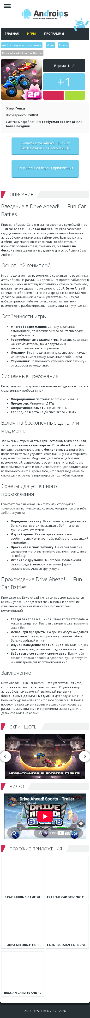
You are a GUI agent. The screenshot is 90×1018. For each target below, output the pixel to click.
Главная (12, 34)
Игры (31, 34)
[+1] (75, 95)
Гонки (20, 108)
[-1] (53, 95)
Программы (54, 34)
